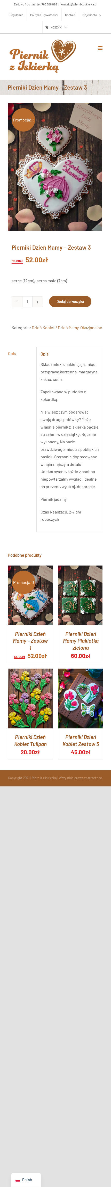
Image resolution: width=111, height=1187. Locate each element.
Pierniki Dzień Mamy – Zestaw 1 (30, 641)
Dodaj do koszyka (70, 301)
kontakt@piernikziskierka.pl (79, 4)
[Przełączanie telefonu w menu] (100, 48)
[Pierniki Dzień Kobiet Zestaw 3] (80, 672)
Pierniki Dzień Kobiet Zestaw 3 (80, 740)
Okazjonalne (91, 327)
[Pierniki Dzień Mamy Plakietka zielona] (80, 569)
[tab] (20, 353)
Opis (12, 353)
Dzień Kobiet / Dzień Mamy (55, 327)
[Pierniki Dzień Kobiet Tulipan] (30, 672)
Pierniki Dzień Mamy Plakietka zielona (81, 641)
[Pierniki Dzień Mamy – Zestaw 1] (30, 569)
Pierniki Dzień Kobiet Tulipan (30, 740)
